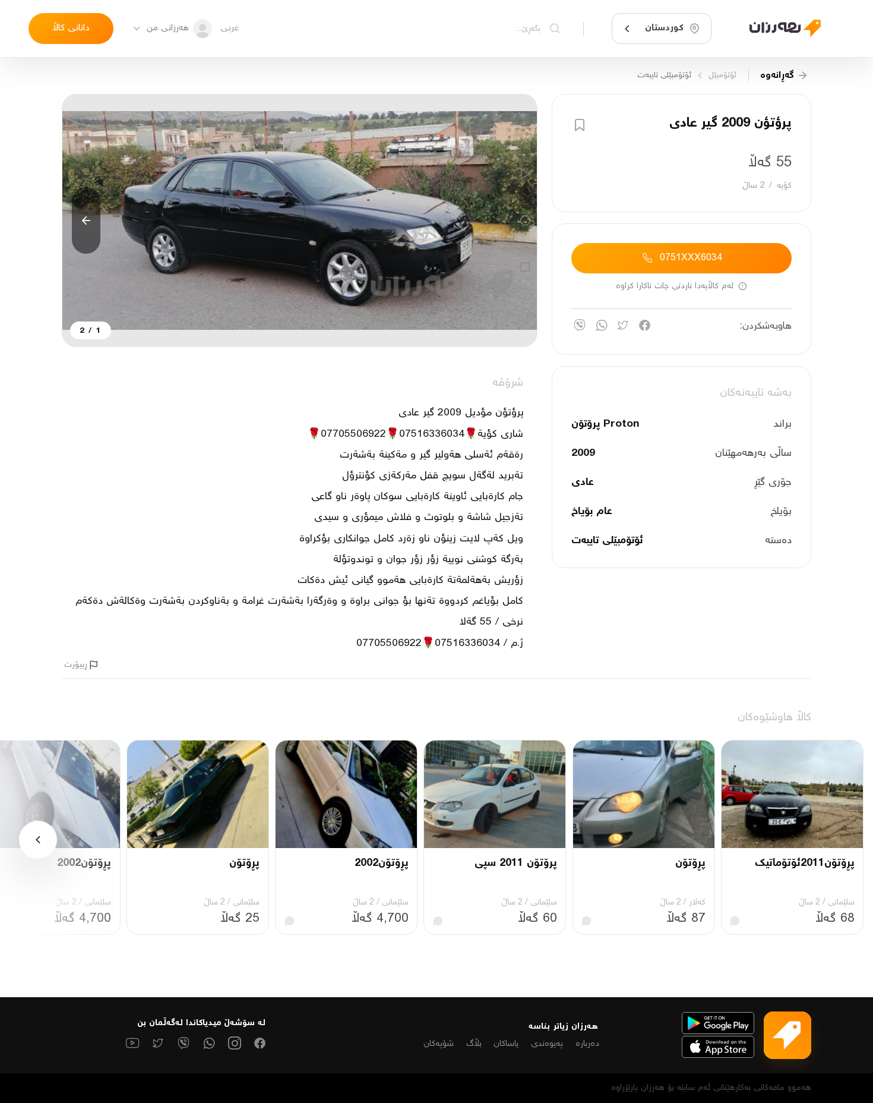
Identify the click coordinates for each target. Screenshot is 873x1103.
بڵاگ (474, 1044)
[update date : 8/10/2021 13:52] (777, 28)
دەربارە (587, 1044)
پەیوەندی (547, 1044)
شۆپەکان (438, 1044)
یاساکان (506, 1044)
